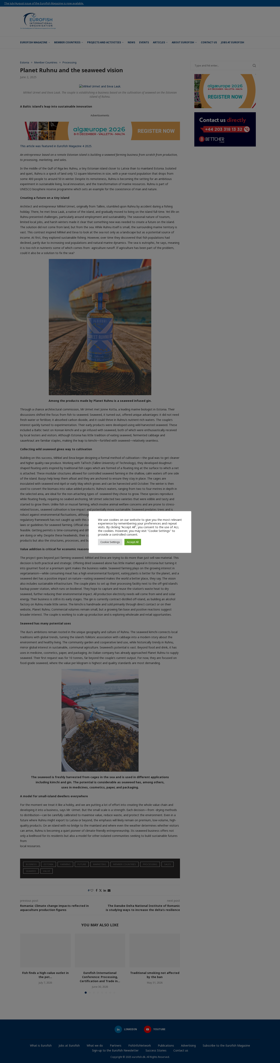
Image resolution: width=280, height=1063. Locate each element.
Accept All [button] (133, 542)
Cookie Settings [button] (110, 542)
